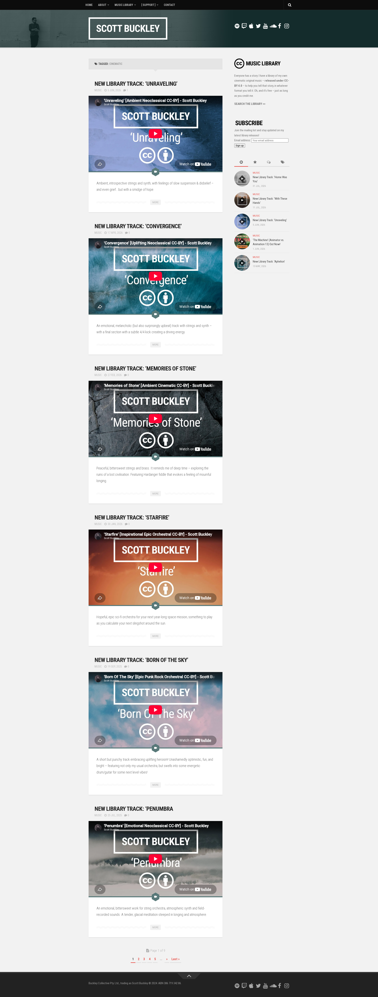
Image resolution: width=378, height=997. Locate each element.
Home (89, 5)
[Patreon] (230, 26)
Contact (169, 5)
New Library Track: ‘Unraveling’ (135, 83)
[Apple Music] (251, 26)
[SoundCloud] (272, 26)
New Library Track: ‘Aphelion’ (269, 261)
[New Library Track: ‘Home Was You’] (242, 178)
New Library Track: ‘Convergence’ (138, 226)
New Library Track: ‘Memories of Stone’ (145, 368)
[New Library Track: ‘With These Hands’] (242, 200)
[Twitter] (258, 26)
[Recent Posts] (241, 162)
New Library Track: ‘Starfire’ (131, 517)
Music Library (124, 5)
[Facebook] (279, 26)
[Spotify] (237, 26)
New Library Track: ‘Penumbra (133, 808)
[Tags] (282, 162)
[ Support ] (148, 5)
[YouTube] (265, 26)
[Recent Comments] (269, 162)
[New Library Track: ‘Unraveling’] (242, 221)
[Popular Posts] (255, 162)
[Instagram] (286, 26)
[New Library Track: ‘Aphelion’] (242, 263)
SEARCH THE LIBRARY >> (249, 104)
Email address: (242, 140)
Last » (175, 959)
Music (98, 90)
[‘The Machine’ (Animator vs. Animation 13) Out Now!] (242, 241)
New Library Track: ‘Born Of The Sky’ (141, 659)
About (102, 5)
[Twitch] (244, 26)
